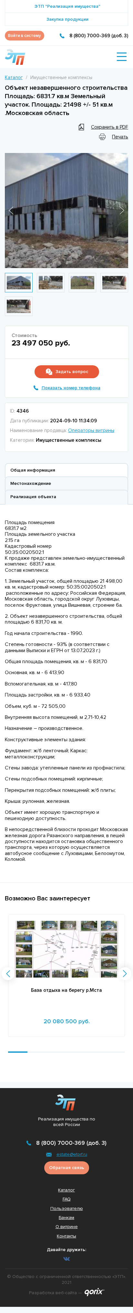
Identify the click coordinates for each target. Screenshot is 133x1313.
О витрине (67, 1226)
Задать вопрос (72, 371)
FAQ (67, 1199)
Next (121, 210)
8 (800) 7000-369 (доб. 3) (98, 36)
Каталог (14, 77)
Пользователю (66, 1208)
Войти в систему (24, 35)
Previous (11, 210)
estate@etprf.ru (71, 1154)
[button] (8, 973)
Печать (120, 137)
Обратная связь (66, 1167)
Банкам (66, 1217)
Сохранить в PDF (109, 127)
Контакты (66, 1236)
